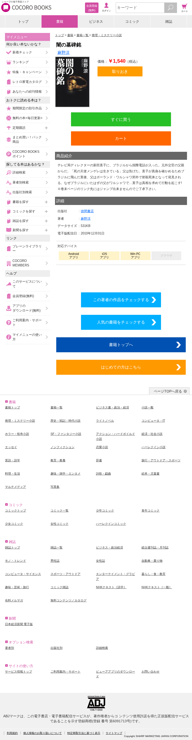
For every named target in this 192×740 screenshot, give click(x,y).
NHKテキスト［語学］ (111, 587)
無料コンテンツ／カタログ (68, 600)
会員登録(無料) (23, 296)
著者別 (9, 648)
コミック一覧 (59, 510)
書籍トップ (12, 407)
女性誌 (100, 560)
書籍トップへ (121, 344)
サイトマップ (114, 733)
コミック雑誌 (59, 587)
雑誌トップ (12, 547)
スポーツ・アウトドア (65, 574)
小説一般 (148, 407)
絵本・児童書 (151, 473)
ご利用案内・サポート (27, 322)
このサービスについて (27, 284)
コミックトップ (15, 510)
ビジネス (96, 21)
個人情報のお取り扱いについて (42, 733)
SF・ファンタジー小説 (65, 434)
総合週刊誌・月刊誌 (155, 547)
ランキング (20, 62)
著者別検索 (20, 182)
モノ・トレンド (15, 560)
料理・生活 (12, 473)
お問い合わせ (151, 671)
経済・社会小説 (152, 434)
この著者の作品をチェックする (121, 299)
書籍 (59, 21)
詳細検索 (19, 172)
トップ (23, 21)
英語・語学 (12, 460)
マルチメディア (15, 487)
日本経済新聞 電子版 (19, 624)
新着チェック (22, 52)
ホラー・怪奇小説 (17, 434)
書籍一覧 (56, 407)
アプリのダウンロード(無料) (26, 308)
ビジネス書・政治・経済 (112, 407)
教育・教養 (58, 460)
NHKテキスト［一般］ (157, 587)
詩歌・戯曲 (103, 473)
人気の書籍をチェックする (121, 322)
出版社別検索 (22, 192)
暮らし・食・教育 (154, 574)
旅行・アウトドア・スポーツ (161, 460)
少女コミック (14, 524)
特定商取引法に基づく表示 (83, 733)
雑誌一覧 (56, 547)
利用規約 (12, 733)
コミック (132, 21)
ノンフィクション (62, 447)
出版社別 (56, 648)
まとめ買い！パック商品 (27, 139)
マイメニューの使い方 (27, 337)
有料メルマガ (14, 600)
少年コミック (105, 510)
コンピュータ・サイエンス (23, 574)
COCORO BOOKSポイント (26, 154)
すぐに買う (121, 119)
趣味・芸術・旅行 (17, 587)
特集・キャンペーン (27, 72)
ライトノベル (105, 420)
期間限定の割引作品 (27, 108)
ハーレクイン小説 (154, 447)
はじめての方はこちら (121, 367)
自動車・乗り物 (152, 560)
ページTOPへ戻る (168, 391)
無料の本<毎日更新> (27, 118)
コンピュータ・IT (153, 420)
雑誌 (168, 21)
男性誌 (55, 560)
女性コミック (59, 524)
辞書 (99, 460)
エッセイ (11, 447)
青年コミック (151, 510)
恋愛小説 (102, 447)
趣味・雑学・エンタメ (65, 473)
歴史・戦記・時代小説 (65, 420)
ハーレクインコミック (111, 524)
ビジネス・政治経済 (109, 547)
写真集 (55, 487)
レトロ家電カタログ (27, 82)
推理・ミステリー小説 (20, 420)
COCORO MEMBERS (20, 263)
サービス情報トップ (18, 671)
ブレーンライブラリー (27, 248)
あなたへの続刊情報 (27, 91)
